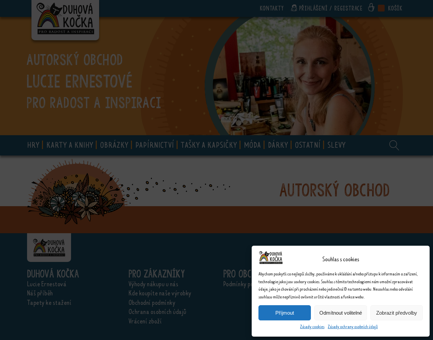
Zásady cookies (312, 326)
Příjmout (284, 313)
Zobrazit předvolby (396, 313)
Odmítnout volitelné (340, 313)
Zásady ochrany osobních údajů (353, 326)
